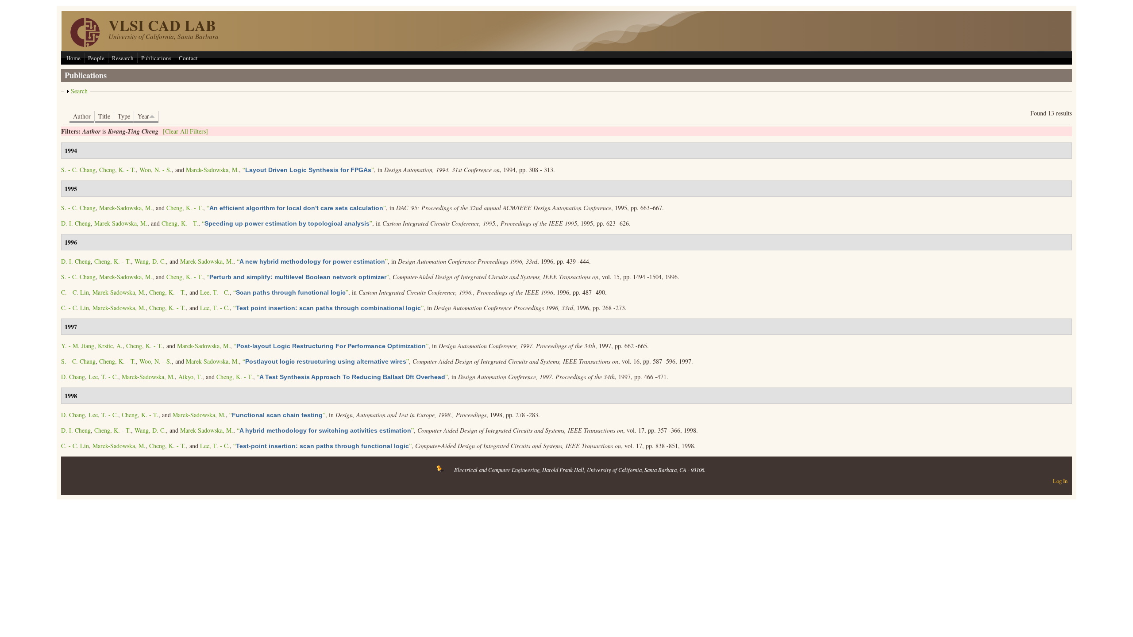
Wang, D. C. (150, 261)
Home (73, 58)
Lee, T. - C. (215, 292)
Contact (188, 58)
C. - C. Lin (75, 292)
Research (123, 58)
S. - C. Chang (78, 169)
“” (308, 169)
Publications (156, 58)
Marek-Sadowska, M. (212, 169)
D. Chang (73, 376)
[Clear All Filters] (185, 131)
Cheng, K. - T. (117, 169)
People (96, 58)
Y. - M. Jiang (77, 346)
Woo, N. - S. (155, 169)
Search (79, 91)
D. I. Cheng (76, 223)
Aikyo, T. (190, 376)
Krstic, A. (110, 346)
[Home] (85, 44)
